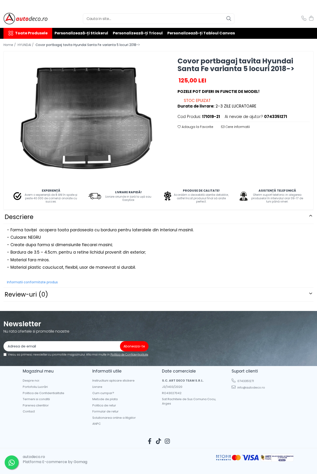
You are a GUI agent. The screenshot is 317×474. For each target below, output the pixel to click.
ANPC (96, 424)
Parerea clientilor (36, 405)
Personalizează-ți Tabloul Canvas (201, 33)
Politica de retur (104, 405)
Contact (29, 411)
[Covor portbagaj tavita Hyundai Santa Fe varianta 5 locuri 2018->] (86, 116)
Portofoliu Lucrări (35, 387)
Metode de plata (105, 399)
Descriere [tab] (19, 217)
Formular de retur (105, 411)
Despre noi (31, 381)
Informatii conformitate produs (32, 282)
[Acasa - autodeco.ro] (26, 18)
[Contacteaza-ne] (303, 18)
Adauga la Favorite (197, 126)
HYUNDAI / (26, 44)
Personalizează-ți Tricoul (138, 33)
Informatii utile (107, 371)
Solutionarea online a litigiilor (114, 418)
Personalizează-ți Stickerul (81, 33)
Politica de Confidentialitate (129, 354)
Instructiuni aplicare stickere (113, 381)
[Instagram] (167, 441)
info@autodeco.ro (251, 387)
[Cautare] (228, 18)
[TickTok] (159, 441)
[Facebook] (150, 441)
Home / (10, 44)
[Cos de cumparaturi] (311, 18)
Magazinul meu (38, 371)
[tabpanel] (86, 116)
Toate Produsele (31, 33)
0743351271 (245, 381)
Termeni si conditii (36, 399)
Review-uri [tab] (26, 294)
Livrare (97, 387)
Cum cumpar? (103, 393)
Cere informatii (237, 126)
